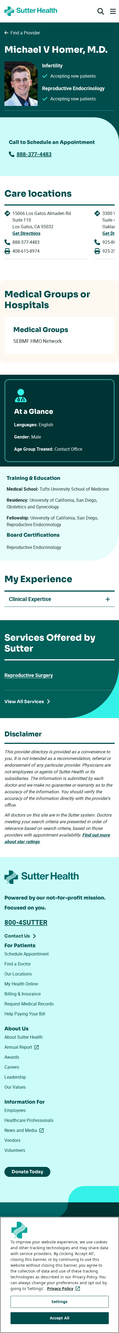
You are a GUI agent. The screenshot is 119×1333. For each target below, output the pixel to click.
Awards (11, 1057)
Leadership (15, 1077)
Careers (11, 1067)
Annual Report (22, 1047)
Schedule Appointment (26, 954)
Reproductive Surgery (28, 675)
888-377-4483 (34, 154)
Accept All (59, 1318)
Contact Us (17, 936)
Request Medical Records (29, 1004)
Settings (59, 1301)
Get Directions (26, 233)
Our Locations (18, 974)
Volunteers (14, 1150)
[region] (59, 1275)
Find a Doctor (17, 964)
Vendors (12, 1140)
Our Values (15, 1087)
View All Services (24, 701)
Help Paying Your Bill (24, 1014)
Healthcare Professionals (28, 1120)
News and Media (25, 1130)
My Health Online (21, 984)
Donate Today (27, 1172)
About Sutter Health (23, 1037)
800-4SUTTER (25, 922)
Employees (15, 1110)
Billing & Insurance (22, 994)
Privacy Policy (64, 1288)
